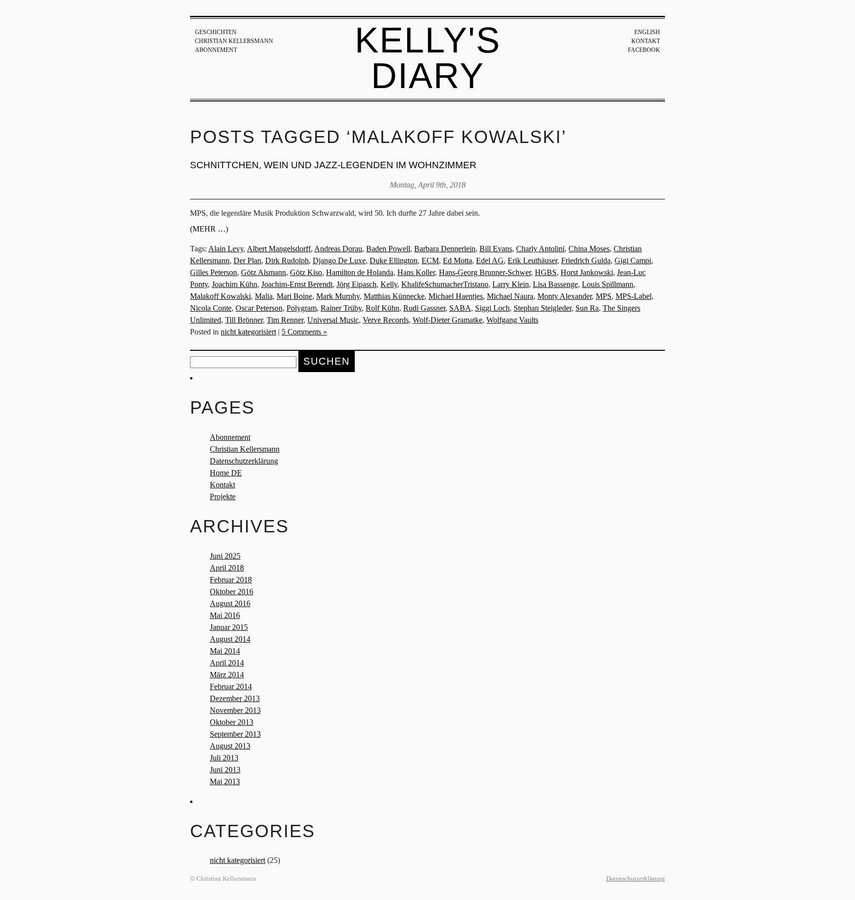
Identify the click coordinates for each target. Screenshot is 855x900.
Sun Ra (587, 308)
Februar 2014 (231, 686)
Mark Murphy (338, 296)
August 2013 (230, 746)
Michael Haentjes (455, 296)
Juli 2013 (224, 758)
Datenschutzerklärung (244, 461)
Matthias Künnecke (394, 296)
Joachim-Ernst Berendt (296, 284)
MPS (604, 296)
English (647, 32)
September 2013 (235, 734)
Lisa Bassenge (555, 284)
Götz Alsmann (263, 272)
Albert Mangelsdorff (279, 248)
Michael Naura (510, 296)
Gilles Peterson (213, 272)
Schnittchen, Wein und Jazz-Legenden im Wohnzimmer (333, 165)
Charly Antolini (540, 248)
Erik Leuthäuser (532, 260)
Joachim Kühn (234, 284)
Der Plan (247, 260)
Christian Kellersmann (234, 41)
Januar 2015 (229, 627)
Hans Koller (416, 272)
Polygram (301, 308)
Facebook (644, 50)
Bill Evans (495, 248)
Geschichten (216, 32)
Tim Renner (285, 320)
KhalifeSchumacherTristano (444, 284)
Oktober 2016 (231, 591)
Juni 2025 (225, 556)
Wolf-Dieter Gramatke (447, 320)
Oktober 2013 (231, 722)
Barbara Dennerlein (444, 248)
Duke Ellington (394, 260)
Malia (264, 296)
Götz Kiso (306, 272)
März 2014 (227, 674)
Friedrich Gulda (586, 260)
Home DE (226, 473)
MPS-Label (634, 296)
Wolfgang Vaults (512, 320)
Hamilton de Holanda (359, 272)
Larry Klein (510, 284)
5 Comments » (304, 332)
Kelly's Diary (428, 57)
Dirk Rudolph (287, 260)
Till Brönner (244, 320)
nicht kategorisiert (248, 332)
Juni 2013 (225, 769)
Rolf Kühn (382, 308)
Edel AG (490, 260)
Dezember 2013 (235, 698)
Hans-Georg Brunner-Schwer (485, 272)
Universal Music (333, 320)
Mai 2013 (225, 781)
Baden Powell (388, 248)
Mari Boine (294, 296)
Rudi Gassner (424, 308)
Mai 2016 (225, 615)
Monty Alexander (564, 296)
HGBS (546, 272)
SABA (460, 308)
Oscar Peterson (259, 308)
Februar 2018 (231, 579)
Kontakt (645, 41)
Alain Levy (225, 248)
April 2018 (227, 568)
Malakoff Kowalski (220, 296)
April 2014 (227, 663)
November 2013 (235, 710)
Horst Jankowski (587, 272)
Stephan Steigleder (542, 308)
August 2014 (230, 639)
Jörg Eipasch (356, 284)
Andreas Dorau (338, 248)
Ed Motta (457, 260)
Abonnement (216, 50)
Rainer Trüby (341, 308)
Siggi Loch (492, 308)
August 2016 (230, 603)
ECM (430, 260)
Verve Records (386, 320)
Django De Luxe (339, 260)
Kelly (388, 284)
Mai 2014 (225, 651)
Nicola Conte (211, 308)
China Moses (589, 248)
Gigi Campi (633, 260)
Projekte (223, 496)
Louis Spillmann (607, 284)
